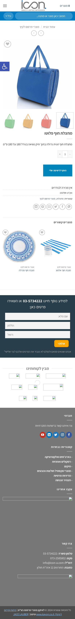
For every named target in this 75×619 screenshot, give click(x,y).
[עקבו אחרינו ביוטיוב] (43, 435)
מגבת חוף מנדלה (26, 270)
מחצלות (60, 198)
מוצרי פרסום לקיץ (29, 27)
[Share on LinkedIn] (36, 207)
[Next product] (41, 33)
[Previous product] (34, 33)
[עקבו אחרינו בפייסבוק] (69, 435)
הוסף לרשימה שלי (57, 170)
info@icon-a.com (53, 563)
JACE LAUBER (20, 614)
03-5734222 (32, 300)
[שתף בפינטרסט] (43, 207)
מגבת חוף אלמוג (63, 270)
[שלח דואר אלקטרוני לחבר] (49, 207)
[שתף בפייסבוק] (62, 207)
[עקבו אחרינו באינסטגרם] (62, 435)
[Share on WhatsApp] (69, 207)
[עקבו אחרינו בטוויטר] (56, 435)
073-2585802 (58, 558)
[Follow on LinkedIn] (49, 435)
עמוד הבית (49, 27)
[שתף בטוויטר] (56, 207)
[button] (5, 5)
